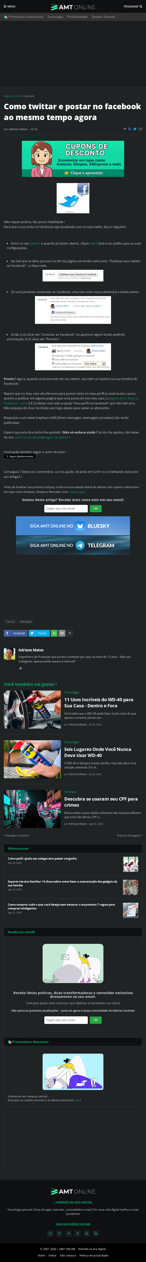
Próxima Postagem (128, 835)
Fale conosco (68, 1255)
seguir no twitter (56, 437)
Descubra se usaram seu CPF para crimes (101, 802)
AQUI (93, 243)
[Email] (140, 129)
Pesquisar (131, 6)
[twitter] (20, 668)
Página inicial (12, 96)
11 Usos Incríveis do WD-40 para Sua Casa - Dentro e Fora (98, 702)
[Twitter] (135, 129)
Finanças (70, 792)
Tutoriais (28, 96)
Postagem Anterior (17, 835)
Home (41, 1255)
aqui (77, 1100)
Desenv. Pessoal (103, 17)
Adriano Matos (31, 650)
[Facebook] (129, 129)
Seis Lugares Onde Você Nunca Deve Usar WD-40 (97, 752)
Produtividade (77, 17)
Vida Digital (26, 621)
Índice (52, 1255)
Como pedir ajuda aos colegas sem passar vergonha (42, 858)
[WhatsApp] (54, 633)
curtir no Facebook (27, 437)
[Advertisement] (73, 54)
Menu (11, 6)
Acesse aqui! (77, 492)
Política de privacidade (93, 1255)
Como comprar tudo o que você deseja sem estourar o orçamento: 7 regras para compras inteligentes (61, 906)
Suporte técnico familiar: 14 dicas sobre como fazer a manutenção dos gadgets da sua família (62, 883)
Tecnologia (55, 17)
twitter (35, 243)
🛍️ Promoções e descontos (23, 17)
